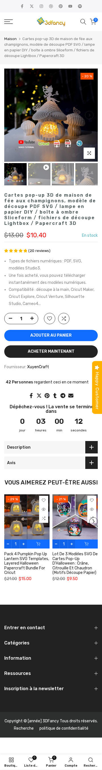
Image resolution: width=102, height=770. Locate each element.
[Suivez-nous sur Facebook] (22, 6)
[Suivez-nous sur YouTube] (70, 6)
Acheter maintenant (51, 351)
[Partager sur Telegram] (62, 395)
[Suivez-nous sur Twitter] (32, 6)
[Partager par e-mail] (70, 395)
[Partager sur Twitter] (39, 395)
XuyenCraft (38, 367)
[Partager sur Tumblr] (55, 395)
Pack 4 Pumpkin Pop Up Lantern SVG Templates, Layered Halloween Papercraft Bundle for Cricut (26, 563)
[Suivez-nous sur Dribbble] (51, 6)
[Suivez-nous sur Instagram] (41, 6)
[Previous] (12, 115)
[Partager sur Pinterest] (47, 395)
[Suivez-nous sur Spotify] (80, 6)
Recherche (24, 728)
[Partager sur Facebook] (31, 395)
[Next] (89, 115)
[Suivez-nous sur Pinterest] (61, 6)
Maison (10, 39)
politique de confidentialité (63, 728)
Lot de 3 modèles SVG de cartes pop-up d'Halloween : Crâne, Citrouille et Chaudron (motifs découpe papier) (75, 563)
